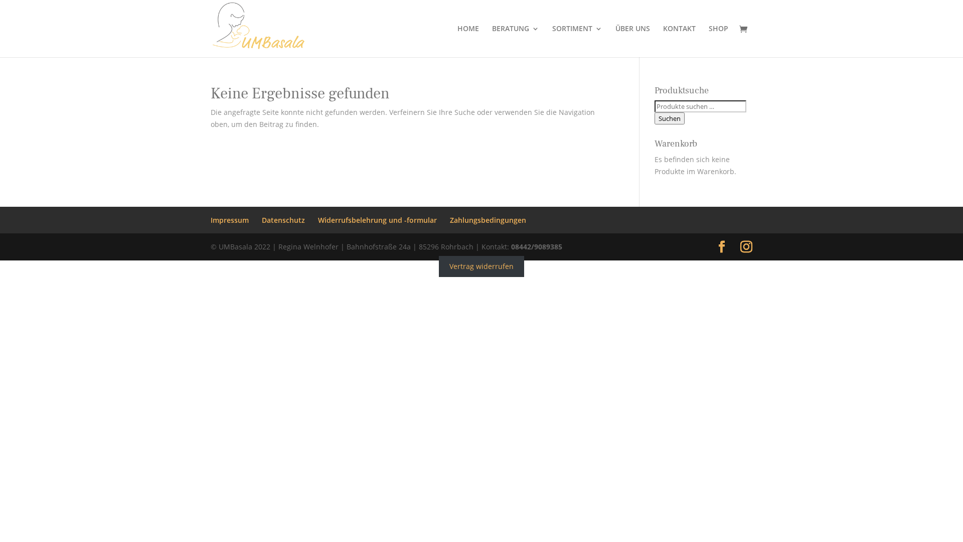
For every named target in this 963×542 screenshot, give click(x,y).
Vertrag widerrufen (481, 266)
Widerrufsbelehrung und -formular (377, 220)
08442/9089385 (536, 246)
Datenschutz (283, 220)
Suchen (670, 118)
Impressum (230, 220)
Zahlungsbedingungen (488, 220)
